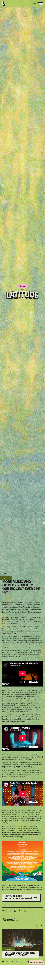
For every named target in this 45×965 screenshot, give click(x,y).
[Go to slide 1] (3, 961)
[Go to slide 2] (5, 961)
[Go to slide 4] (10, 961)
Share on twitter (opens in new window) (24, 910)
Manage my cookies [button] (36, 962)
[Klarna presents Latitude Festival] (22, 291)
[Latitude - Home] (4, 3)
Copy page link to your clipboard (10, 910)
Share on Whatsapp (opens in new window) (15, 910)
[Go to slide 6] (15, 961)
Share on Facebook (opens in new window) (20, 910)
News (4, 573)
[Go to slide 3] (8, 961)
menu (36, 5)
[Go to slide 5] (13, 961)
